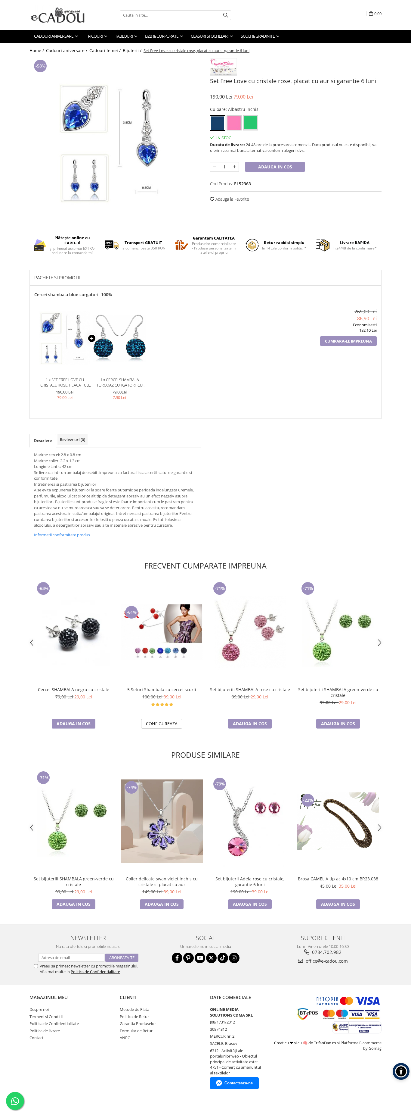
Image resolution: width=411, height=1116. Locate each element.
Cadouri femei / (105, 50)
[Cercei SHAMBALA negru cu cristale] (73, 632)
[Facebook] (177, 958)
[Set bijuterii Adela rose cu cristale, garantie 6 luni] (250, 821)
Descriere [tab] (43, 440)
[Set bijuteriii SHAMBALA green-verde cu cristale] (338, 632)
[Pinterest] (188, 958)
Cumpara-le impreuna (348, 341)
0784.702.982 (326, 952)
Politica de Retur (134, 1016)
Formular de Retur (136, 1030)
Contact (36, 1037)
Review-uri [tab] (72, 439)
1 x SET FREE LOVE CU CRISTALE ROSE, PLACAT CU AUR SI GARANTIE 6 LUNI (64, 382)
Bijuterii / (133, 50)
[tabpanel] (115, 142)
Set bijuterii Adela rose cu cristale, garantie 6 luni (250, 881)
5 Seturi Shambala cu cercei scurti (161, 689)
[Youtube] (200, 958)
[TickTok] (223, 958)
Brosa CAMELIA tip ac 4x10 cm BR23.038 (338, 879)
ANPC (125, 1037)
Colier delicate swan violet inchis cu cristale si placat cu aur (162, 881)
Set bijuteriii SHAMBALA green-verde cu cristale (338, 692)
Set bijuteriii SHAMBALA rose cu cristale (250, 689)
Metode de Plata (134, 1009)
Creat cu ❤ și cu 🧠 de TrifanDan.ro (305, 1042)
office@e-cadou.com (326, 961)
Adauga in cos (275, 167)
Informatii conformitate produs (62, 535)
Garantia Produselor (138, 1023)
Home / (37, 50)
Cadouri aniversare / (67, 50)
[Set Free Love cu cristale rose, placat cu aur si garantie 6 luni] (115, 142)
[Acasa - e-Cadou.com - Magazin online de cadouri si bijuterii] (59, 15)
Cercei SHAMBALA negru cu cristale (73, 689)
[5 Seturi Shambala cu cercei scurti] (162, 632)
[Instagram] (234, 958)
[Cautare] (225, 15)
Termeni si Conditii (46, 1016)
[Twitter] (211, 958)
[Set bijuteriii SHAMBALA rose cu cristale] (250, 632)
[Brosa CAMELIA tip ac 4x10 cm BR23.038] (338, 821)
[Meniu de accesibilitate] (401, 1071)
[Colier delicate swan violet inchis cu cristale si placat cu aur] (162, 821)
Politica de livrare (44, 1030)
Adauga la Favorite (231, 199)
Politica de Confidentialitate (95, 971)
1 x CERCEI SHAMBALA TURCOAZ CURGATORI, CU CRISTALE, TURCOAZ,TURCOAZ (120, 382)
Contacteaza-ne (238, 1083)
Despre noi (39, 1009)
